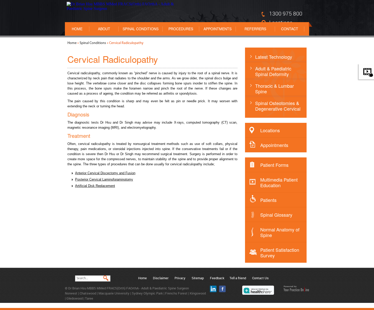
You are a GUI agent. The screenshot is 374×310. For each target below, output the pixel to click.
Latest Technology (273, 56)
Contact (289, 28)
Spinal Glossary (276, 214)
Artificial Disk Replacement (95, 186)
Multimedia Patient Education (279, 182)
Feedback (217, 278)
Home (77, 28)
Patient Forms (274, 164)
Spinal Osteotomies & (277, 106)
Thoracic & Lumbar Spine (274, 88)
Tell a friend (237, 278)
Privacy (180, 278)
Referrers (255, 28)
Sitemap (198, 278)
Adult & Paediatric (273, 71)
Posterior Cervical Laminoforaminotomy (104, 179)
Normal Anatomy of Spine (279, 232)
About (104, 28)
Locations (270, 130)
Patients (268, 200)
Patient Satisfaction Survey (279, 252)
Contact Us (260, 278)
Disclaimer (160, 278)
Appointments (218, 28)
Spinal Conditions (141, 28)
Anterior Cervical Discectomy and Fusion (105, 173)
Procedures (180, 28)
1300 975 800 (285, 13)
